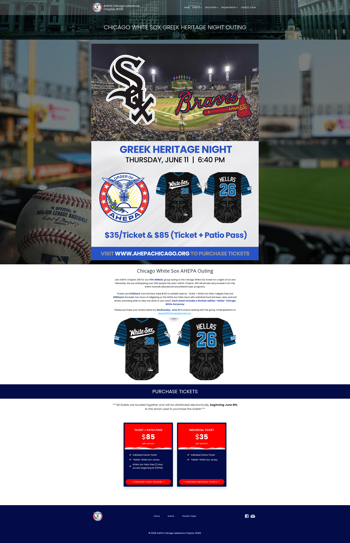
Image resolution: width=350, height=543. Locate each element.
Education (210, 7)
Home (187, 7)
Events (196, 7)
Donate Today (248, 7)
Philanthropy (228, 7)
